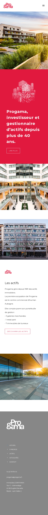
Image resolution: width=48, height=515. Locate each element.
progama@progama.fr (14, 477)
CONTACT (12, 462)
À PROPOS (13, 449)
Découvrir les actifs (17, 331)
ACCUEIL (12, 445)
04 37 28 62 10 (12, 472)
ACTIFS (11, 453)
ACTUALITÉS (13, 458)
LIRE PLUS (13, 151)
